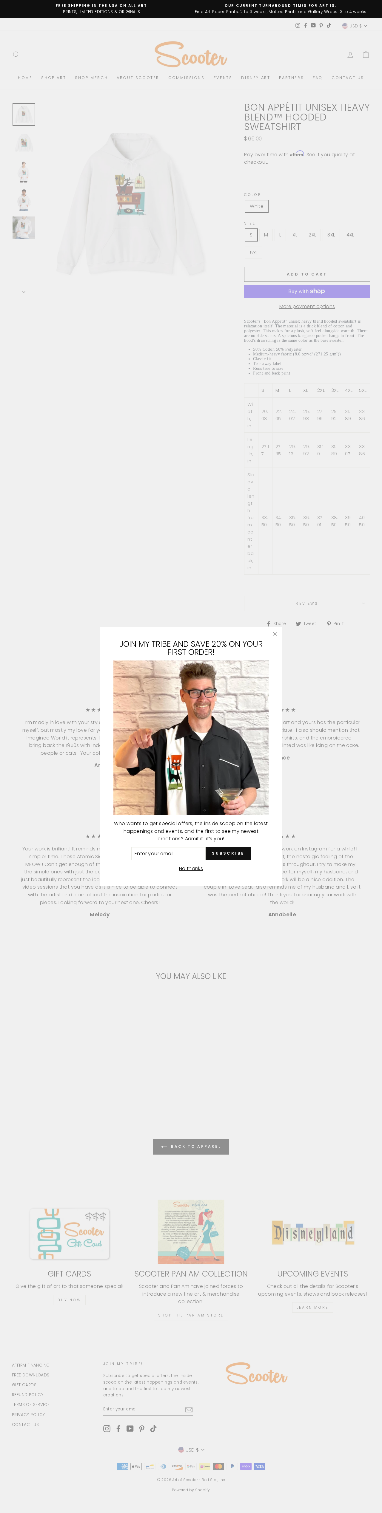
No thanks (191, 868)
